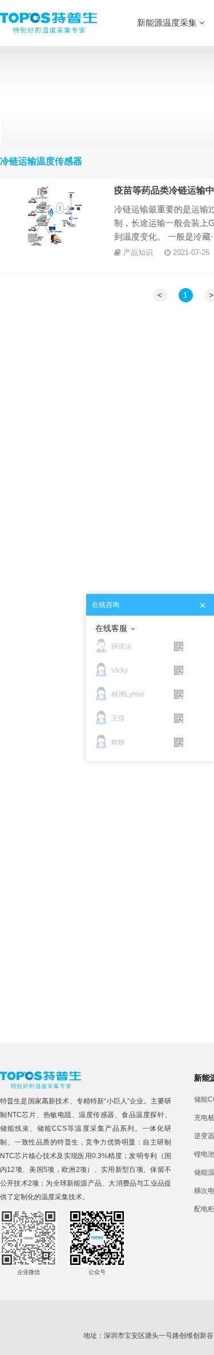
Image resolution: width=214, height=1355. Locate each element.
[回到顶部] (199, 1340)
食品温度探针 (143, 1115)
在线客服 (111, 628)
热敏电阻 (57, 1115)
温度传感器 (97, 1115)
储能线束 (15, 1128)
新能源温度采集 (168, 22)
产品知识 (138, 252)
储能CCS (52, 1128)
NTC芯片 (22, 1115)
